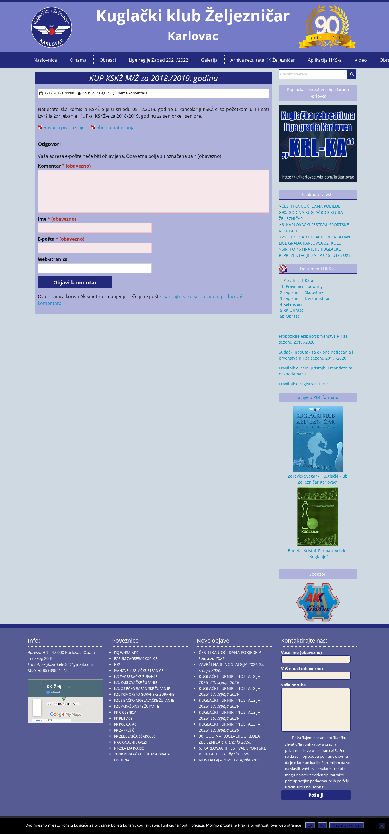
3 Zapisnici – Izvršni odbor (304, 298)
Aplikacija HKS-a (325, 60)
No (322, 825)
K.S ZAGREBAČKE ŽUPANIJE (135, 676)
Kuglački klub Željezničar (193, 15)
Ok (310, 825)
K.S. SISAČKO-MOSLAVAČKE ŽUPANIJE (144, 700)
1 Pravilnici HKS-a (296, 280)
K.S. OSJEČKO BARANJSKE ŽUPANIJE (142, 688)
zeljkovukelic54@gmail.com (67, 664)
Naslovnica (45, 60)
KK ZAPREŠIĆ (124, 730)
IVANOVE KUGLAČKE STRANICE (138, 670)
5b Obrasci (290, 316)
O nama (78, 60)
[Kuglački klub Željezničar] (51, 45)
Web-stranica (53, 259)
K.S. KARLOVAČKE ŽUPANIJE (136, 682)
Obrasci (107, 60)
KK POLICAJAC (125, 724)
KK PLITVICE (123, 718)
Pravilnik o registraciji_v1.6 (304, 384)
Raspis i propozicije (64, 127)
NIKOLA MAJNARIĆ (129, 748)
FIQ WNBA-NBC (126, 652)
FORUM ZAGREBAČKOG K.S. (136, 658)
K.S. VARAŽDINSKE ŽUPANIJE (136, 706)
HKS (117, 664)
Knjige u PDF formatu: (317, 397)
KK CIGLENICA (125, 712)
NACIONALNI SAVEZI (130, 742)
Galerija (209, 60)
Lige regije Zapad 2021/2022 (158, 60)
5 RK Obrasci (291, 310)
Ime (57, 219)
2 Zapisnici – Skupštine (301, 292)
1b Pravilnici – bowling (301, 286)
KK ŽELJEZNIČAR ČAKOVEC (135, 736)
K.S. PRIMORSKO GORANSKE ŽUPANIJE (144, 694)
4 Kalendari (290, 304)
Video (361, 60)
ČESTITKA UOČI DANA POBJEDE (311, 206)
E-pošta (61, 239)
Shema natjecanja (116, 127)
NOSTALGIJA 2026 (215, 760)
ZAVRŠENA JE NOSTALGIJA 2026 (228, 664)
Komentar (64, 166)
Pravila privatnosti (346, 825)
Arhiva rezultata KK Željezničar (262, 60)
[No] (382, 826)
